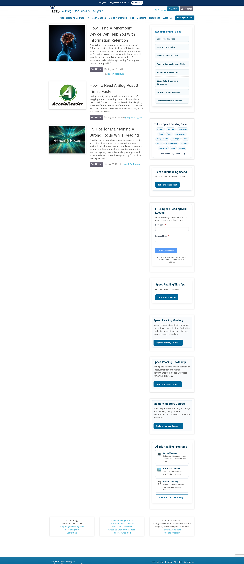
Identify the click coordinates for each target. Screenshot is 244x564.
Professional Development (169, 100)
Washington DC (171, 143)
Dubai (173, 148)
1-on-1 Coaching (138, 18)
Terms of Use (156, 562)
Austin (169, 134)
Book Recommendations (168, 92)
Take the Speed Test (167, 184)
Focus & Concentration (167, 55)
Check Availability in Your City (172, 153)
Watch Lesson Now (166, 251)
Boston (159, 143)
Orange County (162, 139)
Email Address (162, 236)
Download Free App (167, 297)
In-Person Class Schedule (122, 523)
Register (188, 8)
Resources (154, 18)
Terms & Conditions (171, 529)
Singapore (163, 148)
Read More (96, 69)
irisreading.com (72, 529)
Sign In (174, 8)
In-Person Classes (96, 18)
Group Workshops (118, 18)
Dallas (185, 139)
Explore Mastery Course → (168, 342)
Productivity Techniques (168, 72)
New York (170, 129)
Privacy (168, 562)
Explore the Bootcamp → (167, 384)
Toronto (184, 143)
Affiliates (178, 562)
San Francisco (181, 134)
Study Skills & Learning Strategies (167, 82)
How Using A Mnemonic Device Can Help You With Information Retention (112, 34)
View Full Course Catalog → (172, 497)
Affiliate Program (172, 532)
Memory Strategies (166, 47)
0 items (161, 10)
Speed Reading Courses (72, 18)
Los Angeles (182, 129)
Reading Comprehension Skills (171, 64)
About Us (168, 18)
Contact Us (72, 532)
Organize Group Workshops (121, 529)
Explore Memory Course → (168, 426)
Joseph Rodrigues (115, 73)
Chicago (160, 129)
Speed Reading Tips (166, 38)
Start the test (137, 3)
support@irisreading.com (72, 526)
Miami (161, 134)
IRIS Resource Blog (122, 532)
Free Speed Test (185, 17)
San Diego (175, 139)
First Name (160, 225)
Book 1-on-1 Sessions (121, 526)
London (182, 148)
